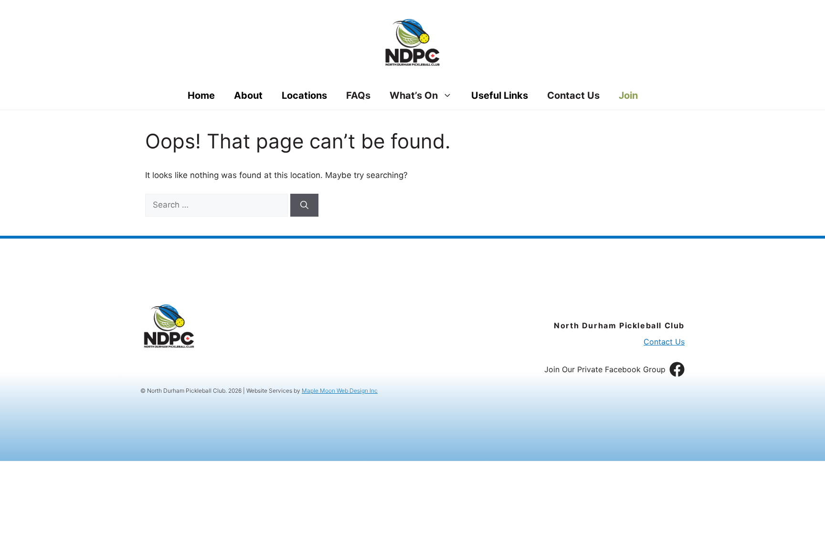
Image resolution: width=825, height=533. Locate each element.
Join (628, 95)
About (248, 95)
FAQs (358, 95)
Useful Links (499, 95)
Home (201, 95)
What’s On (414, 95)
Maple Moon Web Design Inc (340, 390)
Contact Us (573, 95)
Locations (304, 95)
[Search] (304, 205)
